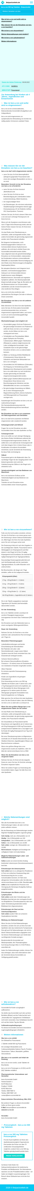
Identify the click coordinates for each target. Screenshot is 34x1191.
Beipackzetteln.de (13, 2)
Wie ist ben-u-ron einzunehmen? (12, 30)
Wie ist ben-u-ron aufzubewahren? (13, 37)
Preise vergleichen (14, 1156)
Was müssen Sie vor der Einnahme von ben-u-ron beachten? (16, 26)
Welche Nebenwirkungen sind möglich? (15, 34)
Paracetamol (15, 90)
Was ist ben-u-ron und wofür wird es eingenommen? (13, 20)
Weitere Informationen (9, 41)
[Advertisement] (17, 62)
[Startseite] (2, 2)
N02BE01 (14, 86)
